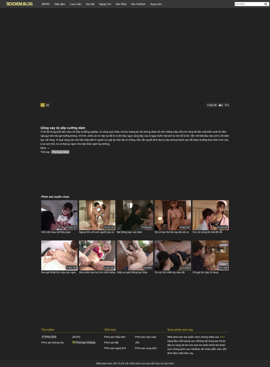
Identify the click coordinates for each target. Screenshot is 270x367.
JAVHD (45, 4)
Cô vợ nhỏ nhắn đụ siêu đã (170, 272)
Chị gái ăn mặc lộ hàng (205, 272)
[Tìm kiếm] (266, 4)
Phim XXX (50, 337)
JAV (137, 342)
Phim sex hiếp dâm (114, 337)
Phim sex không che (52, 342)
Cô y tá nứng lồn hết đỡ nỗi (207, 232)
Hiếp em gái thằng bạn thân (132, 272)
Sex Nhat (121, 4)
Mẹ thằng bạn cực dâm (129, 232)
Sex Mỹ (90, 4)
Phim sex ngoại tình (115, 348)
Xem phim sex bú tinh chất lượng (97, 272)
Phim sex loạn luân (145, 337)
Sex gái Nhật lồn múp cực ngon (58, 272)
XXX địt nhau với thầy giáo (56, 232)
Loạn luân (75, 4)
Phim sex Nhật (60, 152)
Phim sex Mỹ (111, 342)
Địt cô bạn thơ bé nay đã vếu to (172, 232)
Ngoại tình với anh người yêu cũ (96, 232)
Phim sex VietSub (85, 342)
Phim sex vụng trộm (146, 348)
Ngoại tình (105, 4)
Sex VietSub (138, 4)
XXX (222, 337)
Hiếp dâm (59, 4)
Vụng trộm (156, 4)
